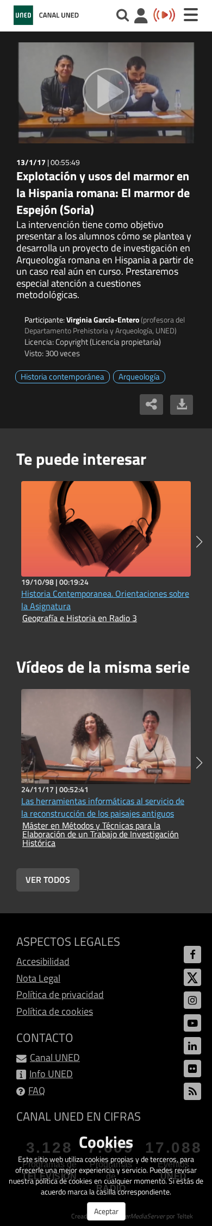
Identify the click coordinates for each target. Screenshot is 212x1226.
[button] (199, 542)
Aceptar (106, 1211)
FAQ (36, 1090)
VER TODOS (48, 879)
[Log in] (141, 17)
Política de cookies (54, 1011)
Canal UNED (55, 1057)
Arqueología (139, 376)
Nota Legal (38, 978)
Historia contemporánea (62, 376)
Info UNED (51, 1073)
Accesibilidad (43, 961)
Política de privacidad (60, 994)
